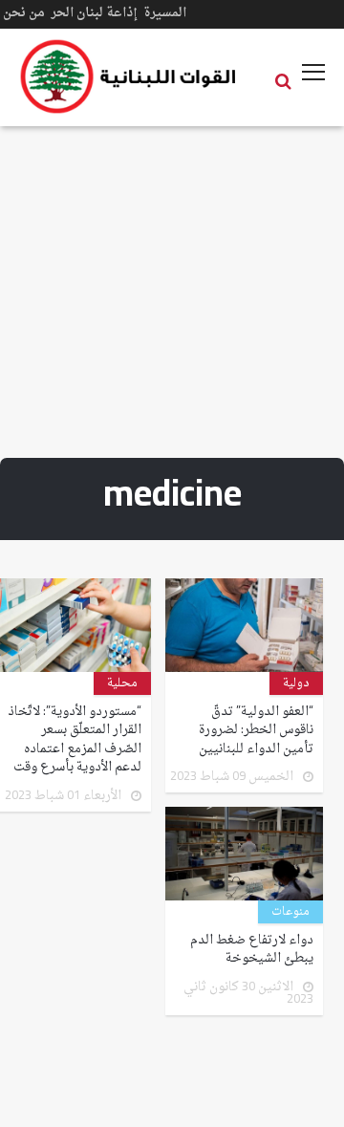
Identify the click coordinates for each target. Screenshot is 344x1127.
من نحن (24, 13)
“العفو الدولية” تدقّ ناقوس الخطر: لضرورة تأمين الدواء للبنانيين (256, 731)
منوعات (290, 911)
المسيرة (164, 13)
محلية (122, 683)
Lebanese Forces (129, 76)
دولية (296, 683)
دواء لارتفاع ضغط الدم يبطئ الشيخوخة (251, 949)
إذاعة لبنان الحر (94, 13)
